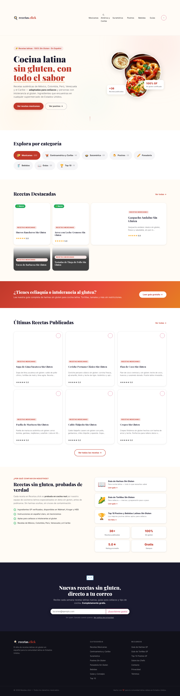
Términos (135, 674)
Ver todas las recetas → (90, 452)
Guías (152, 18)
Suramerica (95, 656)
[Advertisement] (61, 17)
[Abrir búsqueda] (163, 17)
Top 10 (93, 678)
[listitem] (27, 155)
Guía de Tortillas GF (139, 651)
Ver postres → (56, 106)
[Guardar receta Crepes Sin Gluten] (162, 393)
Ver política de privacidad (104, 618)
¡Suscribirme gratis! (117, 611)
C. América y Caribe (105, 18)
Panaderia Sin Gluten (99, 665)
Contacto (135, 665)
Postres (130, 18)
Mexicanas (93, 18)
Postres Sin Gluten (98, 660)
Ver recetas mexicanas (28, 106)
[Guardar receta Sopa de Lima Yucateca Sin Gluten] (58, 335)
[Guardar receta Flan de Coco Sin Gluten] (162, 335)
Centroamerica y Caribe (100, 651)
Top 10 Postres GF (139, 656)
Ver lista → (112, 520)
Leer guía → (113, 488)
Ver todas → (160, 194)
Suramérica (118, 18)
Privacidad (136, 669)
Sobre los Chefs (138, 660)
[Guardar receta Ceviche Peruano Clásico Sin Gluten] (110, 335)
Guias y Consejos (97, 674)
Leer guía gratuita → (153, 294)
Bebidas (142, 18)
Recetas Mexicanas (98, 647)
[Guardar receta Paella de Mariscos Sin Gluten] (58, 393)
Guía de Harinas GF (139, 647)
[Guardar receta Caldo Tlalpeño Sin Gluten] (110, 393)
